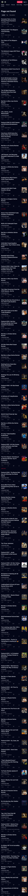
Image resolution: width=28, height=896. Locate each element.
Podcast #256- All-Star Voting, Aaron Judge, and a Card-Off (10, 563)
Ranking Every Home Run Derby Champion (8, 365)
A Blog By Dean (5, 44)
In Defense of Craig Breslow (9, 396)
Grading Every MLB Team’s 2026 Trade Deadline (9, 178)
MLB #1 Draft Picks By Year (9, 414)
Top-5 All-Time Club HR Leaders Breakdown (8, 814)
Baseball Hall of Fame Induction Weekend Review (9, 256)
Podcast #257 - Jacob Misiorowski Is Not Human (9, 553)
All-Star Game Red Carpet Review (9, 345)
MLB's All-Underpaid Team (9, 223)
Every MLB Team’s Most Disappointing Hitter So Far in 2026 (10, 486)
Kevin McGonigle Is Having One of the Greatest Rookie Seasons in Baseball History (9, 79)
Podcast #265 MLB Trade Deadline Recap (8, 189)
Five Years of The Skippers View (9, 41)
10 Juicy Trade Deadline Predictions (8, 434)
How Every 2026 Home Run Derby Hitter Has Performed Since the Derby (9, 134)
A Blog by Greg (5, 22)
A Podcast (3, 598)
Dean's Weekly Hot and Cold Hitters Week (9, 730)
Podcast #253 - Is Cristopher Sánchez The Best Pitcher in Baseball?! (10, 655)
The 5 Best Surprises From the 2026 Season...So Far (10, 290)
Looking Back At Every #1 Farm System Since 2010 (10, 585)
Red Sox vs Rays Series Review (10, 355)
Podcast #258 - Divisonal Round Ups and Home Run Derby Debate (9, 532)
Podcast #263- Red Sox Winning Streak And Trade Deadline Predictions (9, 323)
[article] (14, 22)
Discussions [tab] (12, 15)
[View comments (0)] (8, 26)
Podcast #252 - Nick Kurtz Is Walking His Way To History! (9, 666)
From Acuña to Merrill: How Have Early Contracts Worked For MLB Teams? (10, 520)
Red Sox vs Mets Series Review (10, 405)
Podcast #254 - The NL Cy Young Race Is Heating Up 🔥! (10, 640)
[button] (2, 4)
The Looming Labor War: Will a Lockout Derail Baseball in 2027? (10, 628)
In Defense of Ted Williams (9, 60)
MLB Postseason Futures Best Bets (10, 617)
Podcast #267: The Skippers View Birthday (9, 30)
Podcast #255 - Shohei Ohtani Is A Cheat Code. (10, 596)
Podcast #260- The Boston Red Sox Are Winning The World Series (10, 474)
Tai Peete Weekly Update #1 (9, 771)
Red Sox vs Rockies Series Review (9, 508)
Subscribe (19, 2)
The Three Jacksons (7, 543)
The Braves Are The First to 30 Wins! (10, 709)
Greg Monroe (9, 24)
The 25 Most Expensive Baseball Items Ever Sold (8, 91)
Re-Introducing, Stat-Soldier (9, 801)
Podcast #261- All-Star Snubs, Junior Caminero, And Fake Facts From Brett (10, 446)
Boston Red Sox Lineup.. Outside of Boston (8, 498)
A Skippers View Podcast (7, 271)
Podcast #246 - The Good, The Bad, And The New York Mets (10, 857)
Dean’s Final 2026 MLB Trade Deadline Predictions (10, 213)
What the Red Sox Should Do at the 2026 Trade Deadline (10, 300)
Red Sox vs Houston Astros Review (9, 791)
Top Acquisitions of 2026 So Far (9, 889)
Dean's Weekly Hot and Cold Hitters (9, 780)
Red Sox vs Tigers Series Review (8, 867)
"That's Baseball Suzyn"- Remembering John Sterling (9, 761)
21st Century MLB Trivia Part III (10, 69)
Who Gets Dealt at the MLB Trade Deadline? (9, 311)
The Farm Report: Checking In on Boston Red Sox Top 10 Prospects (10, 458)
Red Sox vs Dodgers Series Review (9, 199)
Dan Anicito (7, 316)
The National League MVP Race (10, 51)
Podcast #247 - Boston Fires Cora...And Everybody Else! (9, 825)
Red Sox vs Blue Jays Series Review (9, 102)
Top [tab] (7, 15)
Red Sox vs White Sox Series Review (9, 167)
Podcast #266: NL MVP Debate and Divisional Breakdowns (10, 123)
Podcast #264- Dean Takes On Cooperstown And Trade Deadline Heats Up (10, 268)
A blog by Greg (5, 367)
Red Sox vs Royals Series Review (8, 698)
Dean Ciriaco (8, 35)
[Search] (25, 15)
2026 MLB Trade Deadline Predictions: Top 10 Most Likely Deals (10, 244)
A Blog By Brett (5, 53)
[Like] (2, 74)
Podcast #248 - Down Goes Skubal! (9, 750)
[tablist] (8, 15)
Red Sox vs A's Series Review (10, 145)
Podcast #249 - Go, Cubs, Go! (10, 740)
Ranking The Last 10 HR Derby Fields (10, 375)
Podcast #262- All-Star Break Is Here (10, 386)
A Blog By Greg (5, 71)
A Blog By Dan (4, 314)
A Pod (2, 33)
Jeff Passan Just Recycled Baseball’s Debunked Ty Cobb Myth (10, 156)
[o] (24, 31)
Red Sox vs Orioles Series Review (8, 334)
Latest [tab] (3, 15)
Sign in (25, 2)
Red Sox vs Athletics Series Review (9, 233)
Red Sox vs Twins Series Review (8, 677)
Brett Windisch (8, 54)
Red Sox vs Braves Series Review (8, 720)
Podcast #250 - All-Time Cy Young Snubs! (9, 688)
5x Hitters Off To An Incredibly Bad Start (10, 846)
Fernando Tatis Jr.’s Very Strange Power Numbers (8, 20)
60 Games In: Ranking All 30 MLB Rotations (9, 574)
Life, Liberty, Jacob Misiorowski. (6, 112)
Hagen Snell (17, 829)
